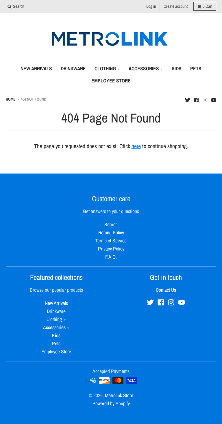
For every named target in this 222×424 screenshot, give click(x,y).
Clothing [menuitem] (105, 68)
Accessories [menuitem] (144, 68)
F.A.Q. (111, 256)
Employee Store (56, 351)
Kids (56, 335)
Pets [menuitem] (195, 68)
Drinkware (56, 311)
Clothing (54, 319)
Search (111, 224)
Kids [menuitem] (177, 68)
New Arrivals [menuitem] (36, 68)
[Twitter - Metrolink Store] (187, 98)
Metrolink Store (119, 395)
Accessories (54, 327)
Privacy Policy (111, 248)
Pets (56, 343)
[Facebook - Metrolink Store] (196, 98)
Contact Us (166, 290)
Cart (207, 6)
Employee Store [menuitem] (111, 80)
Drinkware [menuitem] (73, 68)
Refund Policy (111, 232)
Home (11, 99)
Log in (151, 6)
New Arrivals (56, 303)
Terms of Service (111, 240)
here (136, 146)
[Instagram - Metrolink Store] (205, 98)
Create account (176, 6)
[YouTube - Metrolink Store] (213, 98)
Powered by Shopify (111, 403)
